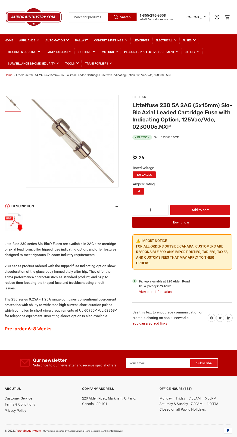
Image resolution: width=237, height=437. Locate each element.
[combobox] (103, 17)
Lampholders (57, 52)
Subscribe (204, 363)
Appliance (27, 40)
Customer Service (18, 398)
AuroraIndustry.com (28, 430)
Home (9, 40)
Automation (55, 40)
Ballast (81, 40)
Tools (70, 63)
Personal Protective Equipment (149, 52)
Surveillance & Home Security (31, 63)
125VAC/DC (144, 175)
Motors (108, 52)
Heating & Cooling (22, 52)
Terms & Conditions (20, 404)
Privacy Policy (15, 411)
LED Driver (141, 40)
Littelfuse (139, 97)
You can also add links (149, 323)
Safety (190, 52)
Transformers (96, 63)
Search (125, 17)
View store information (155, 292)
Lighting (84, 52)
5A (138, 191)
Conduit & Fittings (108, 40)
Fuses (187, 40)
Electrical (164, 40)
